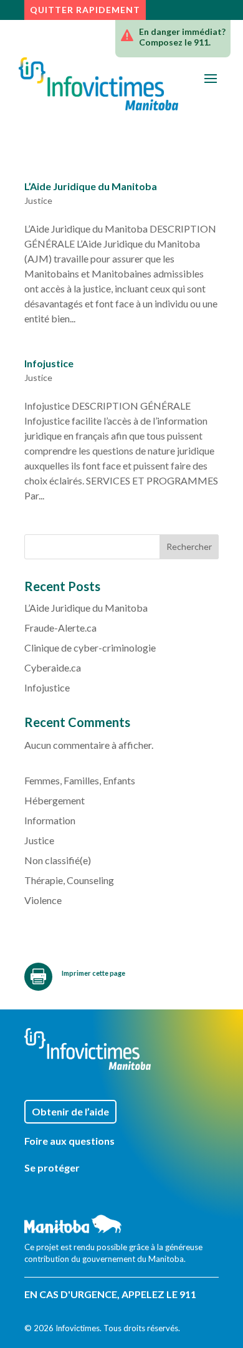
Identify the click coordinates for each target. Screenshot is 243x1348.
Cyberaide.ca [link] (52, 667)
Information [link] (49, 820)
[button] (211, 78)
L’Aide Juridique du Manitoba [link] (90, 186)
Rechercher (189, 546)
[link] (98, 84)
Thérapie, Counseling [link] (69, 880)
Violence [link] (43, 900)
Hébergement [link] (54, 800)
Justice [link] (38, 200)
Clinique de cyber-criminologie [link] (90, 647)
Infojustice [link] (49, 363)
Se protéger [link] (52, 1168)
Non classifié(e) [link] (57, 860)
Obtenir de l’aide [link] (70, 1111)
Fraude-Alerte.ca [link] (60, 627)
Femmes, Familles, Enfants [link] (79, 780)
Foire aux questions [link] (69, 1142)
